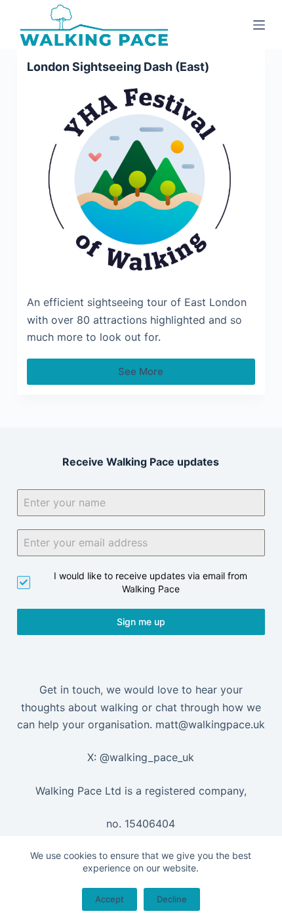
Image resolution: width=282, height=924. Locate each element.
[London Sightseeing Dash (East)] (141, 180)
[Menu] (259, 25)
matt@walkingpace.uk (210, 724)
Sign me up (141, 621)
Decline (172, 899)
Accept (109, 899)
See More (157, 375)
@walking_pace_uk (147, 757)
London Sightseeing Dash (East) (118, 67)
